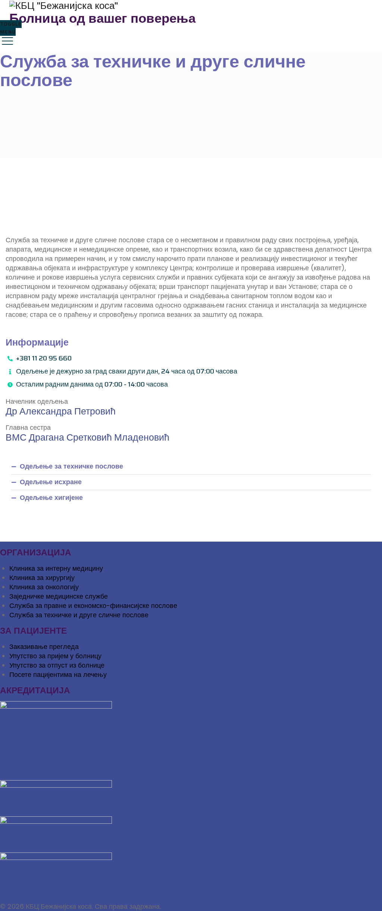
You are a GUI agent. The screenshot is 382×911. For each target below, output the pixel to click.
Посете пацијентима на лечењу (58, 674)
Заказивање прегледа (44, 646)
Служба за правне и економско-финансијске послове (93, 605)
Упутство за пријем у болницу (55, 656)
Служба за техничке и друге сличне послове (78, 615)
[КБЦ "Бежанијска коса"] (190, 5)
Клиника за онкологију (44, 587)
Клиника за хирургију (42, 577)
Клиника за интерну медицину (56, 568)
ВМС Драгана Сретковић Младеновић (87, 437)
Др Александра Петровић (61, 411)
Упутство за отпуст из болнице (56, 665)
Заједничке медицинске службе (58, 596)
